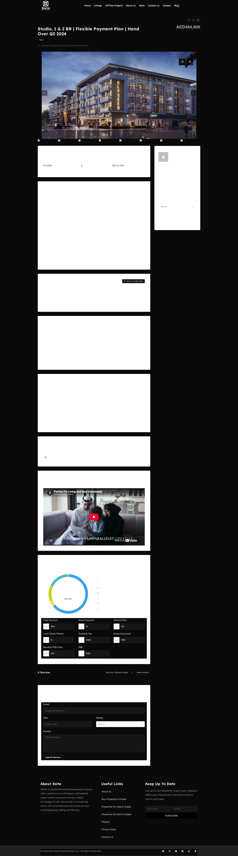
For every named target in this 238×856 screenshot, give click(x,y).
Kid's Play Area (54, 423)
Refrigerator (87, 395)
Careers (167, 5)
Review (47, 731)
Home (87, 5)
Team (142, 5)
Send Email (177, 223)
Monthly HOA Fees (53, 647)
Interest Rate (120, 620)
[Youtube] (176, 851)
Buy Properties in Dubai (114, 799)
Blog (176, 5)
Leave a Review (143, 672)
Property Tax (85, 633)
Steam (84, 416)
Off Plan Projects (114, 5)
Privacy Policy (109, 829)
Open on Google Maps (134, 281)
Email (46, 704)
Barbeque (51, 402)
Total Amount (50, 620)
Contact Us (153, 5)
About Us (131, 5)
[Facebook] (163, 851)
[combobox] (123, 672)
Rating (99, 717)
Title (45, 717)
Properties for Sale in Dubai (116, 806)
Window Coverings (125, 416)
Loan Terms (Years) (53, 633)
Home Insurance (122, 633)
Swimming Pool (89, 423)
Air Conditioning (54, 395)
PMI (80, 647)
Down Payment (86, 620)
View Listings (176, 159)
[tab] (182, 62)
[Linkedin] (182, 851)
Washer (119, 402)
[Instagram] (169, 851)
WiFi (118, 409)
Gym (49, 409)
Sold (41, 40)
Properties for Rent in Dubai (116, 814)
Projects (106, 821)
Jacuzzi (50, 416)
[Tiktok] (189, 851)
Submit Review (52, 757)
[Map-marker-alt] (195, 851)
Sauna (84, 402)
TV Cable (120, 395)
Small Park (86, 409)
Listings (98, 5)
